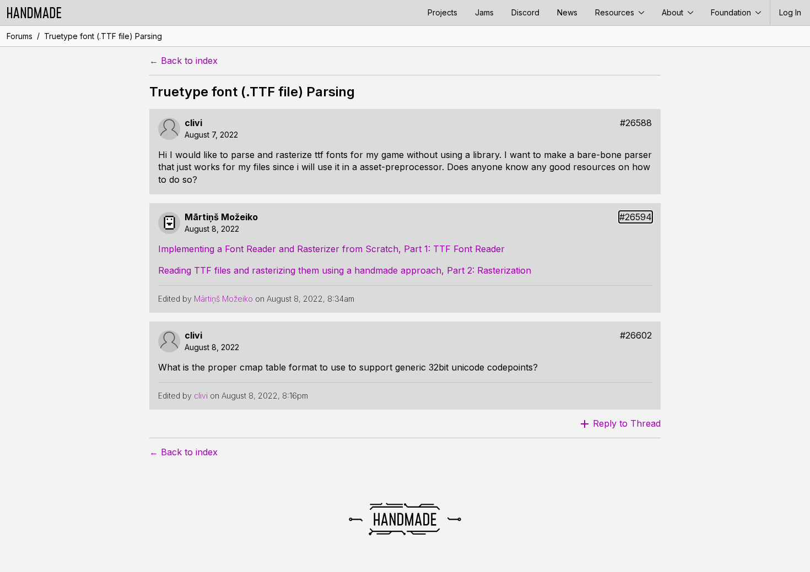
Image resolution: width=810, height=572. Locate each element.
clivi (193, 123)
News (567, 12)
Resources (615, 12)
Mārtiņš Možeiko (221, 217)
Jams (484, 12)
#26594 (635, 217)
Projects (442, 12)
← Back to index (183, 61)
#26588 (636, 123)
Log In (790, 12)
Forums (20, 36)
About (673, 12)
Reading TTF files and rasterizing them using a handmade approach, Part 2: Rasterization (344, 270)
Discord (525, 12)
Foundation (732, 12)
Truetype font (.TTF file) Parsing (103, 36)
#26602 (636, 335)
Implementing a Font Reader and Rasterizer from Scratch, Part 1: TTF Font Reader (331, 248)
